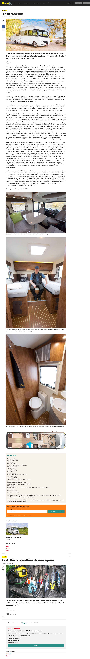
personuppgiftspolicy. (30, 515)
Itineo (7, 550)
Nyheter (19, 3)
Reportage (26, 3)
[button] (3, 26)
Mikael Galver (9, 63)
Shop (44, 3)
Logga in (86, 2)
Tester (33, 3)
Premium (39, 3)
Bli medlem (78, 2)
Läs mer (36, 645)
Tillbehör (8, 654)
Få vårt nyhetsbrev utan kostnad (14, 509)
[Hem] (7, 3)
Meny (50, 3)
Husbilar (8, 548)
